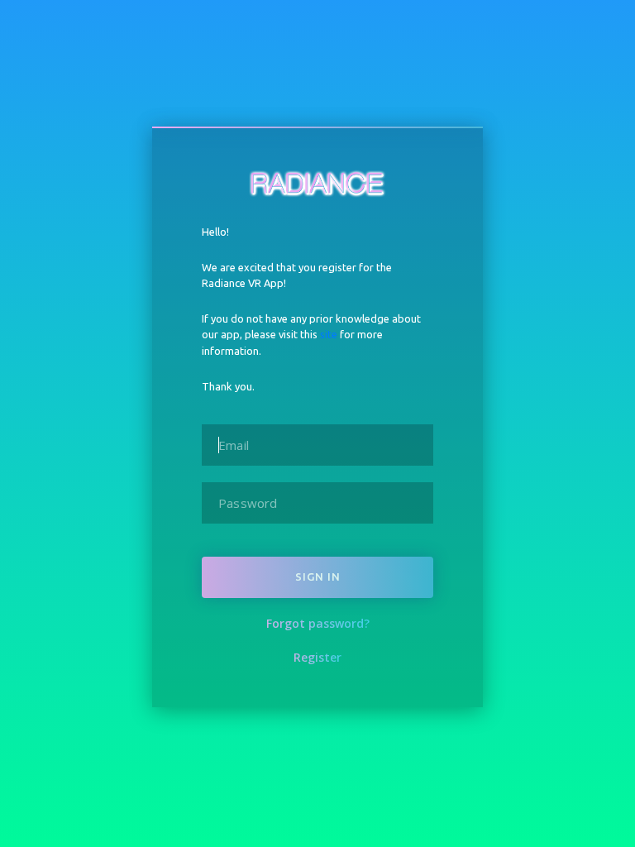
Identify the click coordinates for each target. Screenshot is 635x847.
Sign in (318, 576)
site (328, 334)
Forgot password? (318, 623)
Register (317, 657)
